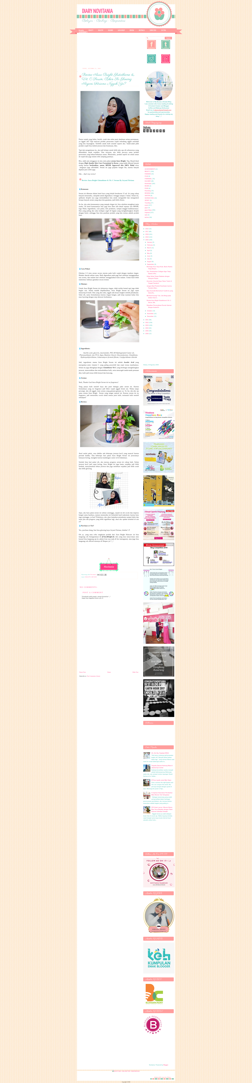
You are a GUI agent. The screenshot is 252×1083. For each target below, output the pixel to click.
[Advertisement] (109, 50)
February (150, 245)
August (149, 261)
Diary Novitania (97, 11)
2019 (147, 237)
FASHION (148, 174)
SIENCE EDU (153, 30)
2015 (147, 229)
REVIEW (132, 30)
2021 (147, 320)
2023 (147, 325)
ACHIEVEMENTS (83, 32)
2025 (147, 331)
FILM (146, 176)
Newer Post (82, 672)
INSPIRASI (142, 30)
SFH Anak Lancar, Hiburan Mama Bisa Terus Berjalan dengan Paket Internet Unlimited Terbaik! (161, 809)
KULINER (110, 30)
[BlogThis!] (102, 575)
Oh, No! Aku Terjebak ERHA (160, 753)
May (148, 253)
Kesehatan (148, 183)
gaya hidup (148, 210)
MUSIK (147, 186)
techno (147, 217)
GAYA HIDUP (121, 30)
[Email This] (100, 575)
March (149, 248)
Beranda (81, 30)
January (149, 242)
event (146, 205)
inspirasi (147, 212)
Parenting (148, 190)
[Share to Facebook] (106, 575)
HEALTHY (100, 30)
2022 (147, 322)
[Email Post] (97, 574)
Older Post (135, 672)
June (149, 256)
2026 (147, 333)
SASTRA (163, 30)
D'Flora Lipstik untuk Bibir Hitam (161, 780)
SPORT (147, 200)
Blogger (165, 1065)
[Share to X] (104, 575)
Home (109, 672)
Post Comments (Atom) (93, 676)
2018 (147, 234)
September (150, 264)
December (150, 316)
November (150, 313)
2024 (147, 328)
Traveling (147, 203)
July (148, 259)
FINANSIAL (148, 178)
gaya (146, 207)
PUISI (146, 188)
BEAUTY (91, 30)
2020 (147, 240)
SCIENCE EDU (149, 198)
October (149, 311)
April (148, 250)
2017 (147, 231)
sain (146, 215)
